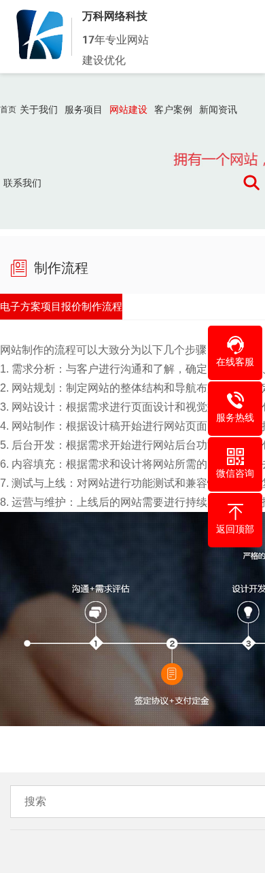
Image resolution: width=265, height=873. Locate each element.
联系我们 (22, 182)
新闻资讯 (218, 109)
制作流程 (157, 310)
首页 (8, 109)
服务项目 (84, 109)
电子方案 (31, 310)
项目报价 (94, 310)
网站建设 (128, 109)
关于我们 (39, 109)
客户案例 (173, 109)
